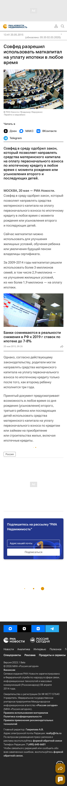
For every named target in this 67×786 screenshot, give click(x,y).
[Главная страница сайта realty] (21, 26)
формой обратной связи (47, 740)
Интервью (40, 649)
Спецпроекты (12, 655)
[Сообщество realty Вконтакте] (38, 628)
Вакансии (9, 669)
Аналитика (23, 649)
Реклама (29, 655)
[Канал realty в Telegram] (52, 628)
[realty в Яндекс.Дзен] (24, 628)
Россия (10, 454)
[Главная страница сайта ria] (4, 26)
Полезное (55, 649)
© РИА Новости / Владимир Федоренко (23, 112)
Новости (9, 649)
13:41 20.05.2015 (13, 34)
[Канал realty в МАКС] (10, 628)
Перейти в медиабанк (14, 114)
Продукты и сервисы (52, 655)
